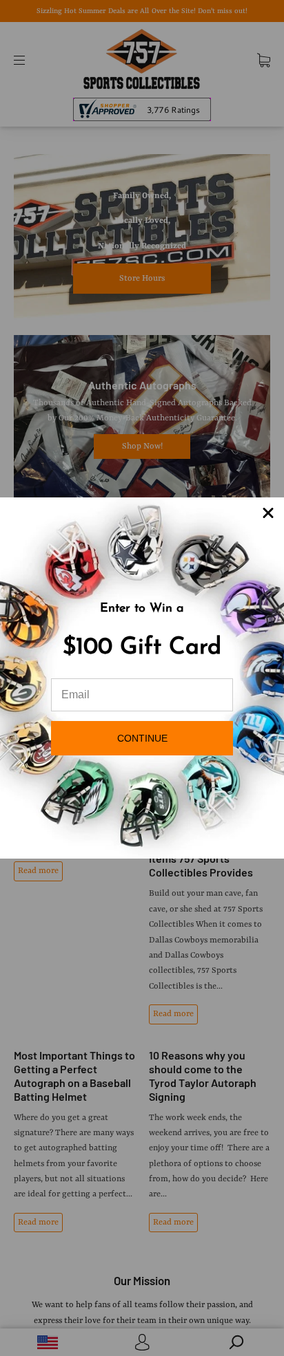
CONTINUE (142, 738)
